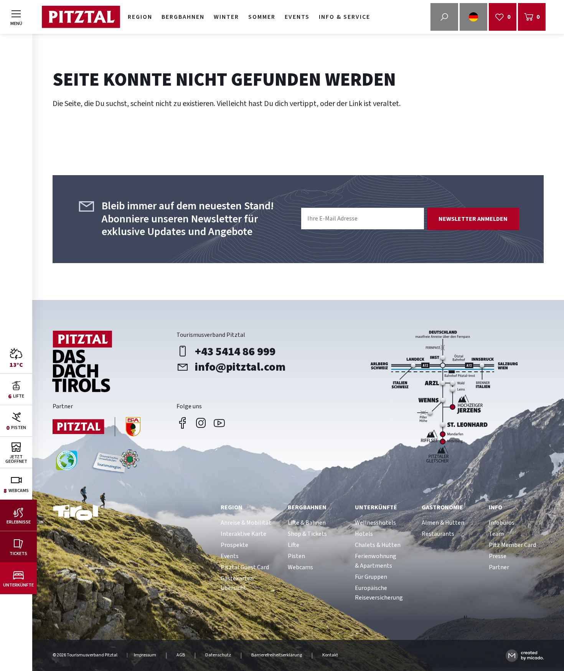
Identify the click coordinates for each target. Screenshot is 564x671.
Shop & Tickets (307, 534)
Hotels (364, 534)
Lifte (293, 545)
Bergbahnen (183, 17)
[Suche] (444, 17)
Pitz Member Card (512, 545)
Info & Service (344, 17)
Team (496, 534)
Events (297, 17)
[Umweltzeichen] (115, 463)
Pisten (296, 556)
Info (495, 507)
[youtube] (219, 423)
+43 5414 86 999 (235, 351)
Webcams (300, 567)
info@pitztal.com (240, 367)
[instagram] (201, 423)
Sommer (261, 17)
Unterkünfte (376, 507)
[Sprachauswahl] (473, 17)
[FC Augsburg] (97, 428)
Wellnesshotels (375, 523)
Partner (499, 567)
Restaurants (438, 534)
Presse (497, 556)
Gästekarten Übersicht (237, 583)
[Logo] (80, 17)
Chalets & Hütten (378, 545)
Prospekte (234, 545)
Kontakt (330, 655)
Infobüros (502, 523)
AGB (180, 655)
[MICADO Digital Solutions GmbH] (525, 655)
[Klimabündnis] (67, 463)
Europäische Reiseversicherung (379, 593)
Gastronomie (442, 507)
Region (140, 17)
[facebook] (182, 423)
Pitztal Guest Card (245, 567)
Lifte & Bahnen (307, 523)
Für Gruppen (371, 577)
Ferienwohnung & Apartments (375, 561)
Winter (226, 17)
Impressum (145, 655)
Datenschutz (218, 655)
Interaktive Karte (243, 534)
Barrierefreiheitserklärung (276, 655)
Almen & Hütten (443, 523)
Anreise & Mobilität (246, 523)
